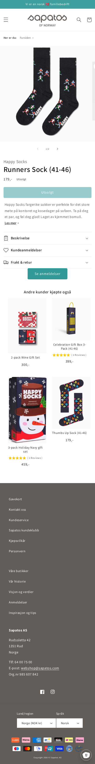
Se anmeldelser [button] (48, 273)
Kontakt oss (17, 509)
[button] (6, 20)
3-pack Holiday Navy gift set (25, 449)
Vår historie (17, 581)
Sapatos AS (56, 757)
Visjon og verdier (21, 592)
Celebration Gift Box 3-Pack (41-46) (69, 347)
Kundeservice (19, 520)
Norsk (65, 723)
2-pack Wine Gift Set (25, 357)
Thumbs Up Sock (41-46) (69, 433)
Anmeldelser (18, 602)
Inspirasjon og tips (22, 613)
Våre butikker (18, 571)
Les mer (10, 223)
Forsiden (25, 38)
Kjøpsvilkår (17, 540)
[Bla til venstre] (37, 149)
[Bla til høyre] (57, 149)
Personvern (17, 551)
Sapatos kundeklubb (24, 530)
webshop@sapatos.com (40, 668)
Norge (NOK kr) (32, 723)
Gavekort (15, 499)
